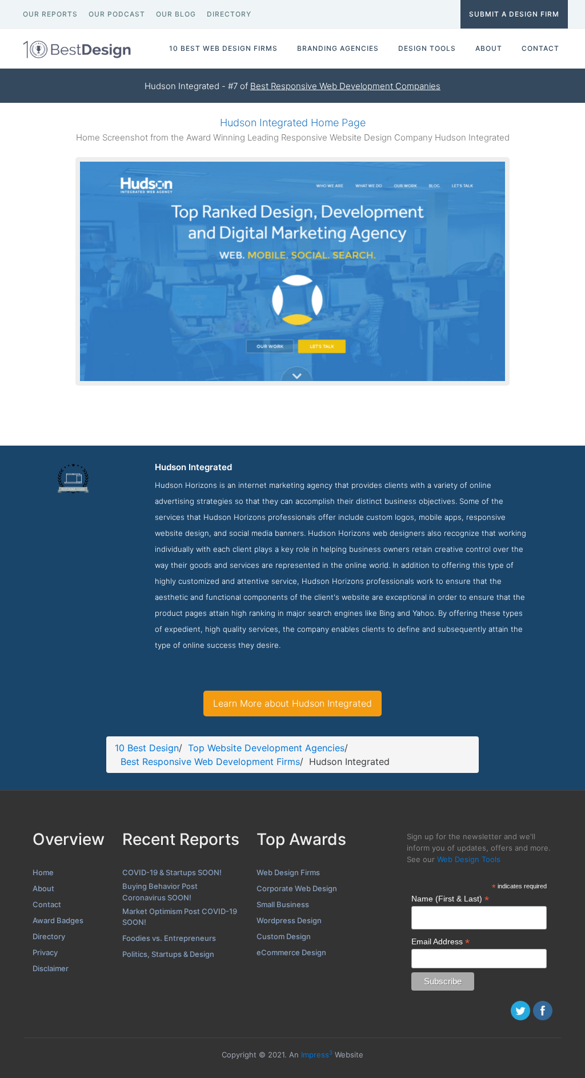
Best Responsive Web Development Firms (210, 761)
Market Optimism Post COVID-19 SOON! (179, 917)
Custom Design (284, 936)
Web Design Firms (288, 872)
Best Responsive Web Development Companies (345, 86)
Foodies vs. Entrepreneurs (169, 938)
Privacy (45, 952)
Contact (47, 904)
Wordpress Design (289, 920)
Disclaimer (51, 968)
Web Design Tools (468, 859)
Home (43, 872)
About (43, 888)
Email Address (440, 941)
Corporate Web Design (297, 888)
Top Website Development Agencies (266, 748)
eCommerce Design (291, 952)
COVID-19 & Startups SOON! (172, 872)
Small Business (283, 904)
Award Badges (58, 920)
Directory (49, 936)
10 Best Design (147, 748)
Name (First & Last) (450, 898)
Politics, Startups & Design (168, 954)
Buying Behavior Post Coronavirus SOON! (160, 891)
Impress (316, 1054)
